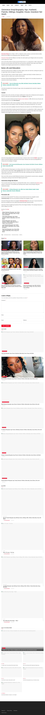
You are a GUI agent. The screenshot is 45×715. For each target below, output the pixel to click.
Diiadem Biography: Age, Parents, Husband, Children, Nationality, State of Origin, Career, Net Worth (10, 222)
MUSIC (8, 5)
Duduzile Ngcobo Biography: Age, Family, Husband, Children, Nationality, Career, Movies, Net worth (20, 480)
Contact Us (3, 710)
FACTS (30, 5)
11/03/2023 (8, 16)
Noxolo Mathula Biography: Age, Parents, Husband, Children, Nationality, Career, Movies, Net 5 (19, 378)
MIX (26, 5)
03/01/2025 (12, 588)
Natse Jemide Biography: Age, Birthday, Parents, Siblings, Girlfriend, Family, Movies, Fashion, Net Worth (32, 252)
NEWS (22, 5)
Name (2, 314)
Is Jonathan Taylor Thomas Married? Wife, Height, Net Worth (9, 665)
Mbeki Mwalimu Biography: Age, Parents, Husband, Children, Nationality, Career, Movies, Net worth (20, 404)
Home (3, 5)
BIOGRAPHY (4, 249)
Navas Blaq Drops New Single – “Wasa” (10, 620)
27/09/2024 (3, 255)
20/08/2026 (3, 456)
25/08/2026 (3, 380)
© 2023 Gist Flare (3, 712)
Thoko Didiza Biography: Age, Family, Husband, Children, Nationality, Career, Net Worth (11, 217)
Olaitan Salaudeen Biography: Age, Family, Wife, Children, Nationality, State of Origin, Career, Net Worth (11, 213)
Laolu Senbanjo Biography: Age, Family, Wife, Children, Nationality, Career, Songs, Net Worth (10, 226)
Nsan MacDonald (7, 520)
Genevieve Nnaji (5, 53)
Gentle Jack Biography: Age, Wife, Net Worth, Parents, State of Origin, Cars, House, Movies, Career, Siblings (32, 286)
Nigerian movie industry (23, 98)
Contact (17, 5)
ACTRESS (4, 427)
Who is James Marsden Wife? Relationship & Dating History (31, 665)
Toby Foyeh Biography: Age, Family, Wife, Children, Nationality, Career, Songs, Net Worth (10, 230)
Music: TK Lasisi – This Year (8, 552)
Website (25, 320)
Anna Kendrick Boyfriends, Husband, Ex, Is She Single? (9, 694)
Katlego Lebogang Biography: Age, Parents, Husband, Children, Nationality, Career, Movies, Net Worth (21, 455)
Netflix (35, 157)
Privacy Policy (9, 710)
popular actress (39, 182)
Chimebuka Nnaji (23, 200)
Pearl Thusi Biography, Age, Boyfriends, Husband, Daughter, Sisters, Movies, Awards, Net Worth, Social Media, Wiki (11, 286)
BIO (12, 5)
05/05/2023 (3, 271)
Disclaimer (15, 710)
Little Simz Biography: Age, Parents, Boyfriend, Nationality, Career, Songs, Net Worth (17, 353)
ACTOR (25, 249)
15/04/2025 (12, 520)
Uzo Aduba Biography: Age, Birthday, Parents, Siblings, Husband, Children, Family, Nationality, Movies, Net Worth (10, 252)
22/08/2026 (3, 405)
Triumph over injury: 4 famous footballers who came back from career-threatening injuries (19, 649)
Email (2, 320)
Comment (3, 300)
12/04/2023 (25, 271)
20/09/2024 (25, 255)
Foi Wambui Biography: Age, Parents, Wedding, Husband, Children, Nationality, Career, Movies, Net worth (21, 429)
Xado (3, 16)
